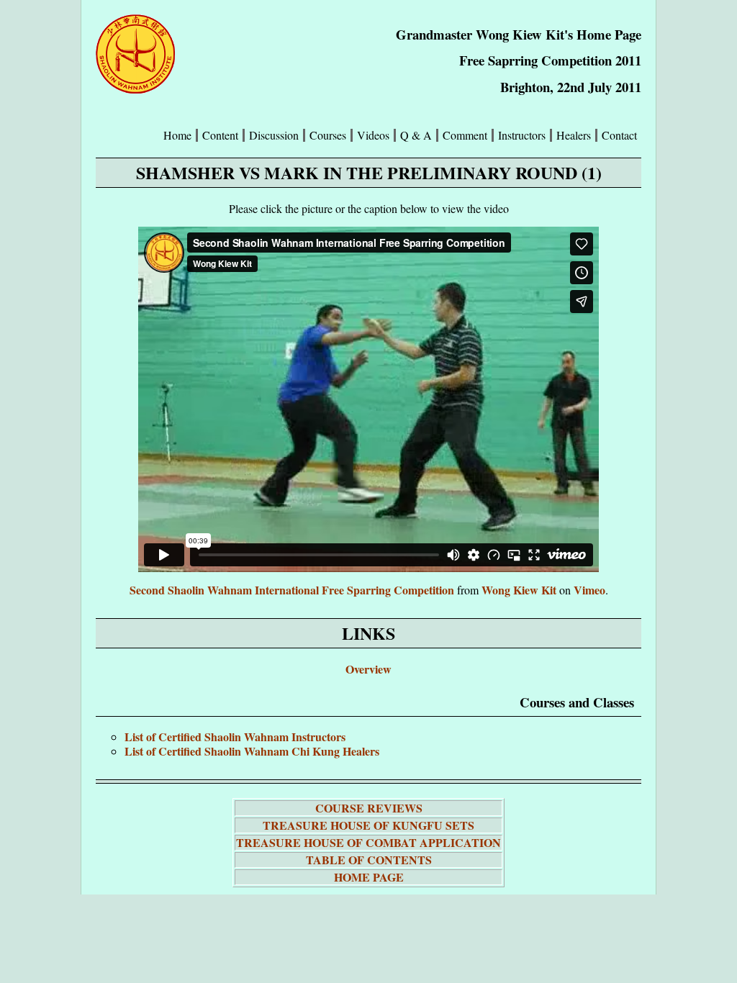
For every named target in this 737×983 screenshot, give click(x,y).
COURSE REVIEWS (368, 807)
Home (177, 135)
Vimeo (589, 589)
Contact (619, 135)
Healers (573, 135)
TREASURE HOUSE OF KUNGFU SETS (368, 825)
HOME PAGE (369, 877)
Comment (465, 135)
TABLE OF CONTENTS (369, 859)
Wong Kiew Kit (518, 589)
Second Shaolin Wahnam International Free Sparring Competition (292, 589)
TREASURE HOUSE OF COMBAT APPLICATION (368, 842)
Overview (368, 669)
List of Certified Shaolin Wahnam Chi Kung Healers (252, 751)
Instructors (522, 135)
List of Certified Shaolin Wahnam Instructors (235, 736)
